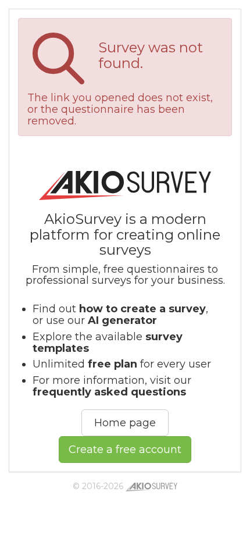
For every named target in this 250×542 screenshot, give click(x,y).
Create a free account (125, 449)
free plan (112, 364)
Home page (125, 422)
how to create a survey (142, 308)
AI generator (122, 320)
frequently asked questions (109, 392)
